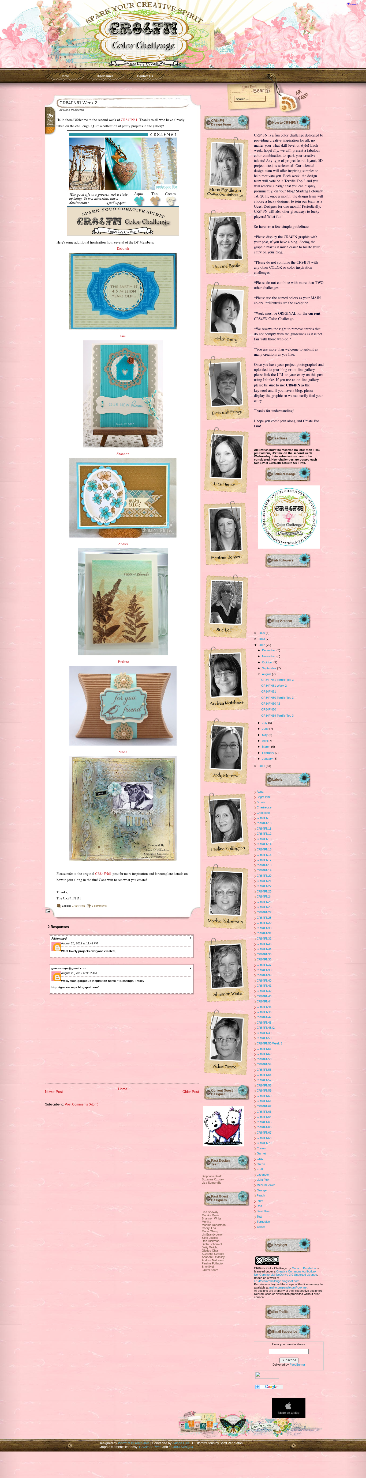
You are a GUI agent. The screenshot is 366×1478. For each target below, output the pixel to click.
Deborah (123, 248)
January (268, 758)
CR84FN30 (264, 928)
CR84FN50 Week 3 (269, 1043)
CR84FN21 (264, 881)
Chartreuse (264, 807)
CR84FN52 (264, 1053)
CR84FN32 (264, 938)
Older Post (190, 1092)
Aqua (260, 791)
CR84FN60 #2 (270, 703)
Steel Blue (263, 1211)
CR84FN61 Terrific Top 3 (277, 679)
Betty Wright (210, 1247)
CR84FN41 (264, 985)
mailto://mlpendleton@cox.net (288, 1287)
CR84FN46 (264, 1011)
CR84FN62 (264, 1106)
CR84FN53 (264, 1059)
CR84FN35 (264, 954)
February (268, 752)
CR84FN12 (264, 833)
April (265, 740)
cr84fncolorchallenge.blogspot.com (276, 1281)
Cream (261, 1148)
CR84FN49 (264, 1033)
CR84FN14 (264, 844)
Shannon (123, 453)
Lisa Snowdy (210, 1212)
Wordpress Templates (134, 1443)
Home (65, 76)
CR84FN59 (264, 1090)
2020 (262, 632)
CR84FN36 (264, 959)
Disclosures (105, 76)
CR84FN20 (264, 875)
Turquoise (263, 1221)
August (267, 674)
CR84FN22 (264, 886)
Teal (259, 1216)
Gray (260, 1158)
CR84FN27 (264, 912)
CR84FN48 (264, 1022)
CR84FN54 (264, 1064)
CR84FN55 (264, 1069)
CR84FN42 (264, 991)
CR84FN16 (264, 854)
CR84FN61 (129, 119)
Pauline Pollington (213, 1263)
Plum (260, 1200)
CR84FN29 (264, 922)
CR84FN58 (264, 1085)
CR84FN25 (264, 901)
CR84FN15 (264, 849)
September (269, 668)
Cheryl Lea (209, 1228)
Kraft (260, 1169)
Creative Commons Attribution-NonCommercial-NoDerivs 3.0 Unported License (285, 1273)
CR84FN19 (264, 870)
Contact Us (145, 76)
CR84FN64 (264, 1116)
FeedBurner (297, 1364)
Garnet (261, 1153)
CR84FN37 (264, 964)
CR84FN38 (264, 970)
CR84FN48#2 (266, 1027)
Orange (262, 1190)
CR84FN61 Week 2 (78, 103)
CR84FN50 (264, 1038)
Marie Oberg (210, 1231)
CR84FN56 (264, 1074)
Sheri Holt (208, 1266)
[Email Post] (47, 911)
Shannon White (211, 1218)
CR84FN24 (264, 896)
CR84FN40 (264, 980)
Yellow (261, 1227)
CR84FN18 (264, 865)
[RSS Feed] (280, 102)
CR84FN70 (264, 1143)
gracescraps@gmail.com (68, 968)
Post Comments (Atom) (81, 1104)
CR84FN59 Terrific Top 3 (277, 715)
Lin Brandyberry (212, 1234)
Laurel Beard (210, 1269)
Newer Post (54, 1092)
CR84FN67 (264, 1132)
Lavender (263, 1174)
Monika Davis (210, 1215)
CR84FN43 (264, 996)
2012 (262, 645)
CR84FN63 (264, 1111)
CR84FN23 (264, 891)
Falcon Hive (181, 1443)
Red (259, 1205)
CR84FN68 (264, 1137)
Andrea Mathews (213, 1260)
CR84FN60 (268, 709)
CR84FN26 (264, 907)
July (265, 722)
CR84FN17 (264, 859)
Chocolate (263, 812)
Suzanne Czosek (213, 1179)
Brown (261, 802)
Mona (123, 751)
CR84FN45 (264, 1006)
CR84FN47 (264, 1017)
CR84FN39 (264, 975)
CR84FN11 (264, 828)
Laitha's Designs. (181, 1447)
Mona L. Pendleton (304, 1268)
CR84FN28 (264, 917)
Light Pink (263, 1179)
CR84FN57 (264, 1080)
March (266, 746)
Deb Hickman (210, 1241)
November (269, 656)
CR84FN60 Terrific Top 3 (277, 697)
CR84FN (262, 817)
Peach (261, 1195)
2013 (262, 638)
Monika (206, 1221)
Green (261, 1164)
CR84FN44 (264, 1001)
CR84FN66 (264, 1127)
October (268, 662)
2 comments (99, 905)
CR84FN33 (264, 943)
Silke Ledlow (210, 1237)
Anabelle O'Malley (213, 1257)
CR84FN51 (264, 1048)
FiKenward (59, 938)
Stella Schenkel (212, 1244)
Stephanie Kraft (212, 1176)
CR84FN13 (264, 839)
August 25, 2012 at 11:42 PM (79, 943)
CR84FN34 (264, 949)
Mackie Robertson (214, 1224)
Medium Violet (266, 1185)
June (265, 728)
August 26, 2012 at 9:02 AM (79, 973)
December (269, 650)
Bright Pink (264, 797)
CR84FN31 (264, 933)
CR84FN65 (264, 1122)
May (265, 734)
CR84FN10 (264, 823)
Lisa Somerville (211, 1182)
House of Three (150, 1447)
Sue (123, 335)
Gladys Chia (210, 1250)
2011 (262, 766)
